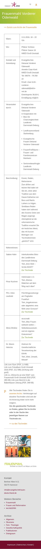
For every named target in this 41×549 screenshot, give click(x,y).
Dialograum (10, 533)
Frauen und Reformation (16, 505)
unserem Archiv (15, 394)
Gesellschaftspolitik (14, 528)
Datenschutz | (22, 545)
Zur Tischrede (27, 270)
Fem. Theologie (12, 525)
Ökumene (10, 522)
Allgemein (10, 519)
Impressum (11, 545)
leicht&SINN (11, 508)
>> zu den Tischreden (18, 424)
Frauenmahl (11, 503)
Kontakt (30, 545)
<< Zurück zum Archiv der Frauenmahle (20, 27)
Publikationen (11, 531)
